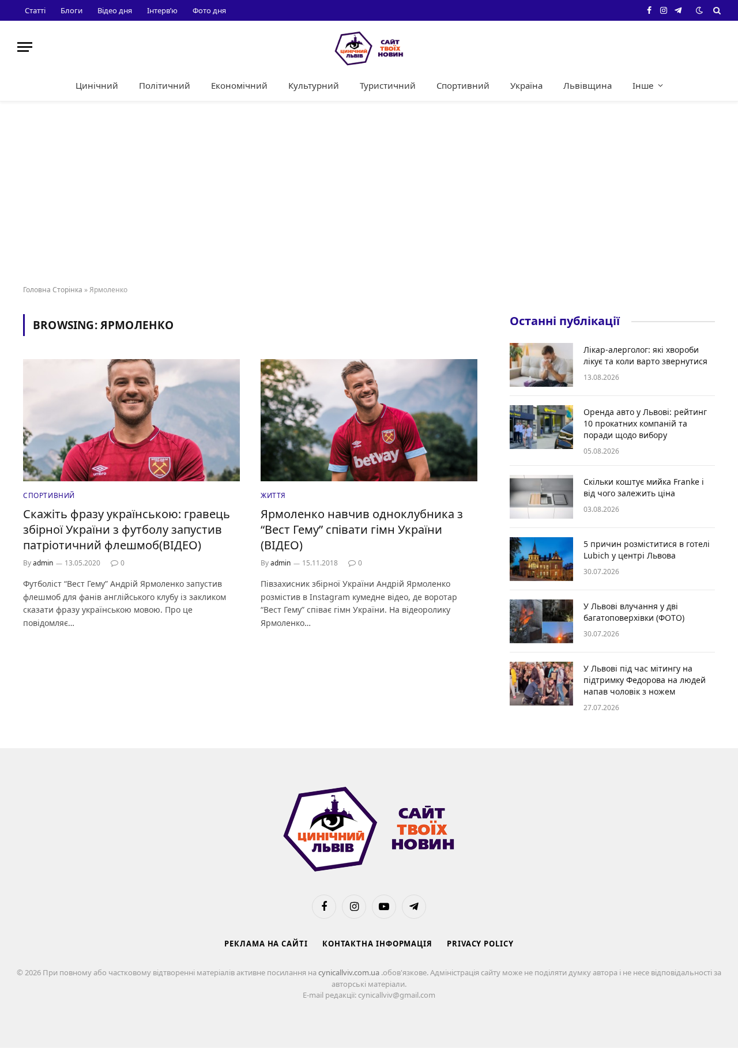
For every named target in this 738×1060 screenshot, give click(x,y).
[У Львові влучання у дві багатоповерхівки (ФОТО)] (541, 621)
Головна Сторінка (52, 290)
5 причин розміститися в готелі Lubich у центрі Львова (646, 549)
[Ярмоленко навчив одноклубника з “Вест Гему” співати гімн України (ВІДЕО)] (369, 420)
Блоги (71, 10)
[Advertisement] (369, 193)
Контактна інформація (377, 943)
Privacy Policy (480, 943)
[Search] (716, 10)
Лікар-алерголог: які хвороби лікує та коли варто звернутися (645, 355)
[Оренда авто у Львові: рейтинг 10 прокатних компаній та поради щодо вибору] (541, 427)
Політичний (164, 85)
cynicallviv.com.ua (349, 972)
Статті (35, 10)
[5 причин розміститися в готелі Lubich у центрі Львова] (541, 559)
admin (43, 563)
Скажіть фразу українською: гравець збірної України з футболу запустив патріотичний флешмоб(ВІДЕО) (126, 529)
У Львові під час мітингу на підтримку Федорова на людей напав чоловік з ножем (644, 680)
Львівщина (587, 85)
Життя (273, 495)
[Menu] (24, 47)
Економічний (239, 85)
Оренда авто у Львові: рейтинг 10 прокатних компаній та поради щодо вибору (645, 423)
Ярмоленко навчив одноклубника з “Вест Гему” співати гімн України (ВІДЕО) (362, 529)
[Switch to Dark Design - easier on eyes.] (699, 10)
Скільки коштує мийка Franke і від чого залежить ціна (643, 487)
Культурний (313, 85)
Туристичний (388, 85)
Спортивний (463, 85)
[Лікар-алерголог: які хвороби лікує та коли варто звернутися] (541, 365)
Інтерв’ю (162, 10)
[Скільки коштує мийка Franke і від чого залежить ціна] (541, 497)
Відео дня (114, 10)
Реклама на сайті (266, 943)
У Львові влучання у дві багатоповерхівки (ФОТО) (633, 612)
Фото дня (209, 10)
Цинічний (97, 85)
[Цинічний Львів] (369, 47)
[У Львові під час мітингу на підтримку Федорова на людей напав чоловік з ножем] (541, 684)
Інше (642, 85)
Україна (526, 85)
